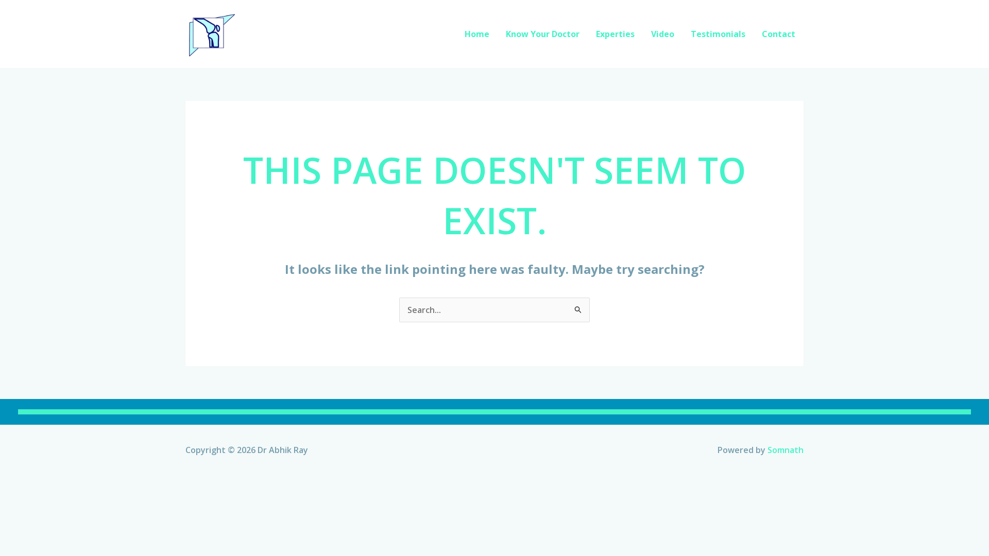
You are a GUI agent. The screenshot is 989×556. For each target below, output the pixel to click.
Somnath (786, 450)
